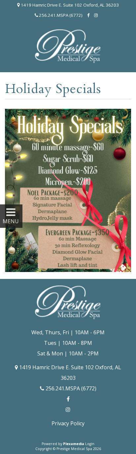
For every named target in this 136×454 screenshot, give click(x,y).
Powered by (63, 443)
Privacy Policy (68, 423)
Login (89, 443)
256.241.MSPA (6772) (60, 15)
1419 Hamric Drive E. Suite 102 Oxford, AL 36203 (69, 5)
